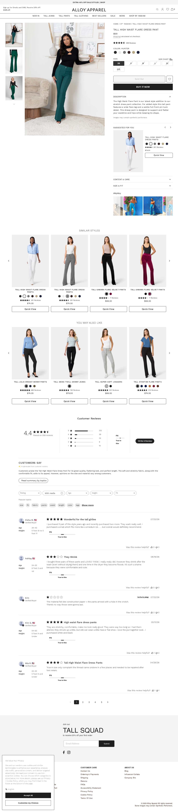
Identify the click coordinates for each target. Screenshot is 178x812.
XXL (119, 69)
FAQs (83, 784)
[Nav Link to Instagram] (69, 753)
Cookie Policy (86, 794)
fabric (35, 505)
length (61, 505)
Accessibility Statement (91, 788)
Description (119, 96)
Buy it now (143, 86)
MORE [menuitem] (122, 16)
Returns (84, 781)
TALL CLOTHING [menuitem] (81, 16)
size (21, 505)
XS (119, 63)
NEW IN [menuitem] (36, 16)
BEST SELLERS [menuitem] (99, 16)
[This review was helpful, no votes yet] (152, 547)
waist (52, 505)
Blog (126, 771)
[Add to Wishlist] (101, 26)
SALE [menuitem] (113, 16)
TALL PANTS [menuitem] (64, 16)
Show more (88, 505)
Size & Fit (118, 185)
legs (77, 505)
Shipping (116, 36)
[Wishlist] (168, 9)
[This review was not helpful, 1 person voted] (157, 690)
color (70, 505)
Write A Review (145, 441)
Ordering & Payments (90, 774)
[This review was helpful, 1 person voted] (152, 653)
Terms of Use (87, 798)
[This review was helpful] (152, 612)
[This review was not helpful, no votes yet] (156, 547)
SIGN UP (6, 10)
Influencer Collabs (132, 774)
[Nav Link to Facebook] (64, 753)
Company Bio (130, 777)
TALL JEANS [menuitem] (49, 16)
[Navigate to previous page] (70, 702)
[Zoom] (65, 79)
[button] (116, 206)
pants (44, 505)
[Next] (14, 103)
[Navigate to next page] (107, 702)
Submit (106, 744)
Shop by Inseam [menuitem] (137, 16)
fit (28, 505)
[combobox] (30, 493)
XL (167, 63)
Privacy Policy (87, 791)
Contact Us (85, 771)
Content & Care (121, 179)
